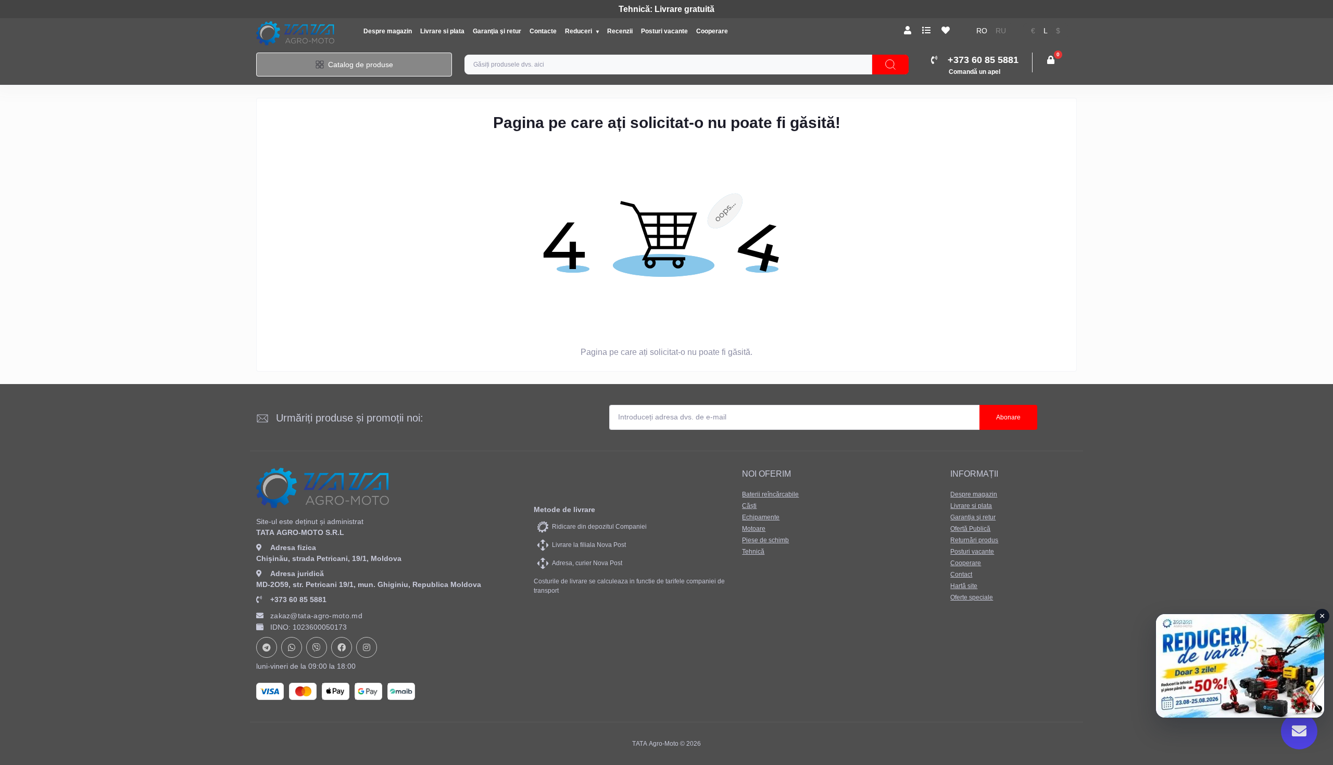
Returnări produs (974, 540)
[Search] (890, 64)
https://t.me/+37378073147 (266, 647)
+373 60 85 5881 (298, 599)
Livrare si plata (442, 31)
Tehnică (753, 551)
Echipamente (760, 517)
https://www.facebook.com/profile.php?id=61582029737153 (341, 647)
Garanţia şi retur (497, 31)
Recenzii (620, 31)
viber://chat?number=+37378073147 (316, 647)
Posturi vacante (664, 31)
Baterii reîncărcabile (770, 494)
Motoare (753, 528)
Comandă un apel (974, 71)
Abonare (1008, 417)
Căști (749, 505)
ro (981, 31)
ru (1001, 31)
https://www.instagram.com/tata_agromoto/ (366, 647)
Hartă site (963, 586)
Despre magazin (387, 31)
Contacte (543, 31)
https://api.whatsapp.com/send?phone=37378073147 (291, 647)
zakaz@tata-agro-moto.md (316, 615)
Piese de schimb (765, 540)
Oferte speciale (971, 597)
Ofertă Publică (970, 528)
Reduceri (579, 31)
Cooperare (712, 31)
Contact (961, 574)
